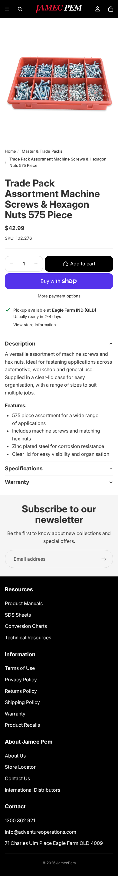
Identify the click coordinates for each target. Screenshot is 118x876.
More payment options (59, 296)
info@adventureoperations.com (40, 832)
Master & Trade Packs (42, 151)
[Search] (20, 9)
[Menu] (7, 9)
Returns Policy (21, 691)
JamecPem (66, 863)
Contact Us (17, 778)
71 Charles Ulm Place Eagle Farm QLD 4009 (54, 843)
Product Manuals (24, 603)
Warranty (17, 482)
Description (20, 343)
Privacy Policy (21, 679)
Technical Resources (28, 637)
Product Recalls (22, 725)
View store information (34, 324)
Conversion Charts (26, 626)
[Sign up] (104, 559)
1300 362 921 (20, 821)
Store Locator (20, 767)
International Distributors (32, 790)
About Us (15, 756)
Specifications (24, 468)
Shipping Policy (22, 702)
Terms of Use (20, 668)
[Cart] (110, 9)
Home (10, 151)
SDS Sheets (18, 615)
